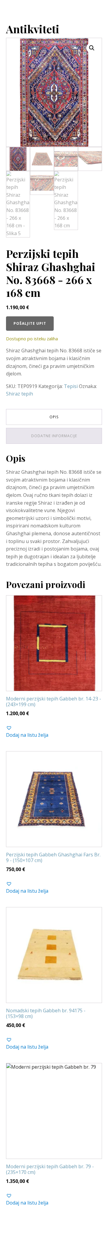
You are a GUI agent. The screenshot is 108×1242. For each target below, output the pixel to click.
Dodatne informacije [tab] (54, 435)
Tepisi (71, 386)
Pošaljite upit (30, 323)
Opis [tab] (54, 416)
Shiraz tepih (19, 393)
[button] (91, 48)
